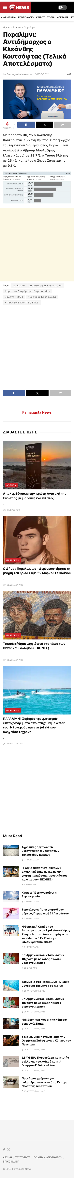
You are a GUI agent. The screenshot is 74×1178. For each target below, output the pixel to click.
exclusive (19, 285)
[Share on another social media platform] (62, 125)
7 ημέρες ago (12, 510)
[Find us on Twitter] (8, 1150)
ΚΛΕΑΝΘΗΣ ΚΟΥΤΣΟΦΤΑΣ (22, 302)
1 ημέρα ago (30, 884)
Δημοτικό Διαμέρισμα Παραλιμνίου (27, 291)
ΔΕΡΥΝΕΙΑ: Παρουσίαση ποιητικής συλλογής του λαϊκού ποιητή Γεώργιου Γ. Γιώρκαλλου (45, 1061)
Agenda (11, 485)
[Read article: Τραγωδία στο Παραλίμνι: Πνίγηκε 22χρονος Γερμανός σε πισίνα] (11, 985)
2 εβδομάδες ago (14, 743)
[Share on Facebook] (26, 125)
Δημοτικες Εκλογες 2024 (45, 285)
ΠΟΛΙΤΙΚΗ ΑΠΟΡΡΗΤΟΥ (48, 1157)
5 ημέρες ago (31, 918)
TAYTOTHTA (22, 1157)
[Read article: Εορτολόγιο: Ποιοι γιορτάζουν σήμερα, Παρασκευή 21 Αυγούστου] (11, 913)
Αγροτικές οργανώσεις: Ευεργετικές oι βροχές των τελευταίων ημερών (40, 850)
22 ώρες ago (30, 968)
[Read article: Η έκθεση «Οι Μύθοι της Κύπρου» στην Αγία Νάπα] (11, 1023)
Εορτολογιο (26, 17)
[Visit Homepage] (19, 7)
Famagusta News (18, 74)
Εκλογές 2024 (14, 296)
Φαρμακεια (8, 17)
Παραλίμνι (30, 27)
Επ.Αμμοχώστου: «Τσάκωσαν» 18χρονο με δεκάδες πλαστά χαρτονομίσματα (43, 958)
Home (6, 27)
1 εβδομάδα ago (14, 585)
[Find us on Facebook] (4, 1150)
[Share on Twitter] (44, 125)
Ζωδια (51, 17)
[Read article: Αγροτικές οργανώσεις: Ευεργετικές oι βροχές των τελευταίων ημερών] (11, 850)
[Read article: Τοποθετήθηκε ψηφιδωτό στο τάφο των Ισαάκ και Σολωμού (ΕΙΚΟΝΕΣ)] (37, 615)
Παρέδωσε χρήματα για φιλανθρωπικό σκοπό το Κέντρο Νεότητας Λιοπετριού (44, 1082)
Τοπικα (17, 27)
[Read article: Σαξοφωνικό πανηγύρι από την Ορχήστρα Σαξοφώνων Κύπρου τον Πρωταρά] (11, 1040)
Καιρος (40, 17)
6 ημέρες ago (31, 947)
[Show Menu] (5, 7)
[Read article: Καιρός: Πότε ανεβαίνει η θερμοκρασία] (11, 896)
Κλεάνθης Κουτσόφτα (42, 296)
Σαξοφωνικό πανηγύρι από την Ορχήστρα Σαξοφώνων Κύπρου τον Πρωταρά (46, 1040)
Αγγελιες (62, 17)
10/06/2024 (42, 74)
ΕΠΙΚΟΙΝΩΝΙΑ (11, 1161)
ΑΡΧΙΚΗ (7, 1157)
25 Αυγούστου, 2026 (34, 991)
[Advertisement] (37, 244)
